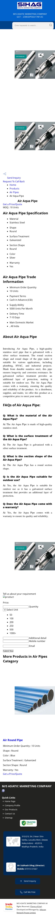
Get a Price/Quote (12, 204)
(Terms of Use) (36, 906)
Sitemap (9, 817)
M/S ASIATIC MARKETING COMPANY (30, 15)
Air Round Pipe (13, 740)
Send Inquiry (14, 177)
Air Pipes (14, 192)
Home (13, 184)
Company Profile (12, 805)
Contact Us (10, 813)
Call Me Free (29, 892)
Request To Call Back (14, 181)
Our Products (11, 809)
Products (14, 188)
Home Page (10, 801)
